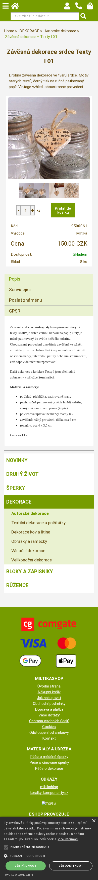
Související (20, 289)
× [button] (93, 821)
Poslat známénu (25, 300)
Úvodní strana (49, 686)
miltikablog (49, 787)
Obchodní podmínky (49, 703)
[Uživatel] (69, 7)
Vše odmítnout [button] (71, 865)
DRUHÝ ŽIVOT (22, 474)
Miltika (81, 233)
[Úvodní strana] (17, 7)
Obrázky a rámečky (29, 541)
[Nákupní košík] (92, 7)
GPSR (14, 311)
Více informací (68, 839)
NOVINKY (17, 460)
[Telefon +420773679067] (81, 9)
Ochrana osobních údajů (49, 721)
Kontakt (49, 738)
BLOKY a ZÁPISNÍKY (29, 571)
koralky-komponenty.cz (49, 792)
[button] (49, 855)
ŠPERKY (15, 488)
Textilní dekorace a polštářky (38, 522)
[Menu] (5, 6)
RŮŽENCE (17, 585)
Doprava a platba (49, 709)
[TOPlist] (49, 803)
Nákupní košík (49, 692)
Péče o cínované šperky (49, 762)
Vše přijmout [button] (25, 865)
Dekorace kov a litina (30, 531)
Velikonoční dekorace (31, 559)
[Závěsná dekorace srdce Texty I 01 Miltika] (49, 138)
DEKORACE (18, 502)
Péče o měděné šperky (49, 756)
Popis (14, 279)
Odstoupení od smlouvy (49, 732)
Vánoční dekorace (28, 550)
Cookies (49, 726)
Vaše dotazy (49, 715)
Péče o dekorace (49, 768)
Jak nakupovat (49, 698)
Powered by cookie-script (18, 875)
